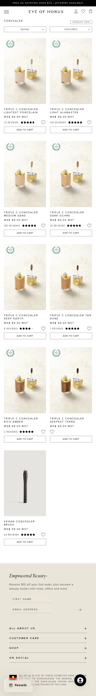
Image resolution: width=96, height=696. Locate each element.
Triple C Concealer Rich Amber (21, 420)
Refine (25, 29)
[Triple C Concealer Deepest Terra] (71, 380)
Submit (79, 609)
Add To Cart (25, 129)
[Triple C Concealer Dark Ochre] (71, 174)
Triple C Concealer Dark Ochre (67, 214)
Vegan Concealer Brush (19, 523)
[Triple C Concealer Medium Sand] (25, 174)
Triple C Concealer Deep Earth (21, 317)
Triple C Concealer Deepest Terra (67, 420)
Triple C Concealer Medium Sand (21, 214)
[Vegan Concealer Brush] (25, 483)
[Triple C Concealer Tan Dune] (71, 277)
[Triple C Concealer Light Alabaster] (71, 71)
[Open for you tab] (80, 680)
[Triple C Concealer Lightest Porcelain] (25, 71)
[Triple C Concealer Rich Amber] (25, 380)
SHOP (14, 648)
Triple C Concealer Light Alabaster (67, 111)
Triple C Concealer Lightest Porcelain (21, 111)
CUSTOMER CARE (24, 638)
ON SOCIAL (19, 658)
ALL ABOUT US (22, 628)
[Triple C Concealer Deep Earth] (25, 277)
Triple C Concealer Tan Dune (71, 317)
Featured (70, 29)
